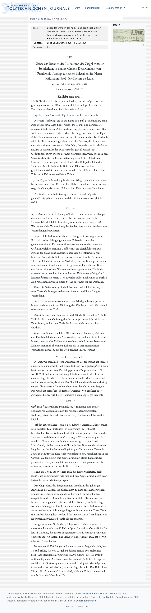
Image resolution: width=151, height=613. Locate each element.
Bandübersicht (92, 7)
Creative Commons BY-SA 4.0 (94, 593)
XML (49, 47)
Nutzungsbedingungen (84, 600)
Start (77, 7)
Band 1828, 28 (45, 18)
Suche (145, 7)
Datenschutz (69, 606)
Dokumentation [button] (114, 7)
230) (63, 575)
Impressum (82, 606)
